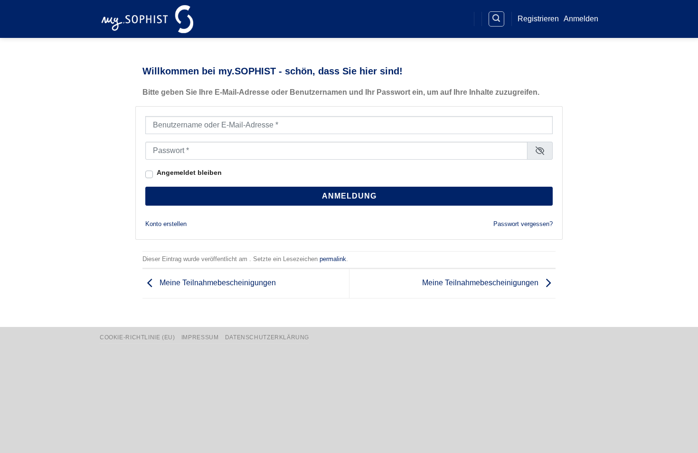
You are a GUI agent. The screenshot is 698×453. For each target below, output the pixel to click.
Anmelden (581, 19)
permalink (333, 259)
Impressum (200, 337)
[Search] (497, 19)
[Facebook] (425, 19)
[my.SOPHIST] (147, 18)
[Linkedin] (442, 19)
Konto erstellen (166, 223)
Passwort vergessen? (523, 223)
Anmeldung (349, 196)
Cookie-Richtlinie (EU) (137, 337)
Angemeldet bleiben (189, 172)
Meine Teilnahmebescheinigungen (217, 283)
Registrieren (538, 19)
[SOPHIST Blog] (459, 19)
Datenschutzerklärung (267, 337)
